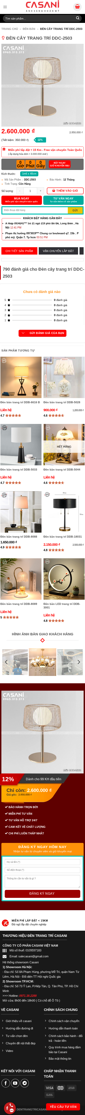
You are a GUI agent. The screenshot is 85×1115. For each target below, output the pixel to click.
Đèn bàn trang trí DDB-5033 (18, 469)
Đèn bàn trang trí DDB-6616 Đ (20, 402)
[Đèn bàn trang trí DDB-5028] (64, 377)
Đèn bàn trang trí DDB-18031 (62, 536)
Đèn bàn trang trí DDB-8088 (18, 536)
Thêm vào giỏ (67, 190)
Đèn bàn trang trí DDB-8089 (18, 603)
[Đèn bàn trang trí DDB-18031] (64, 512)
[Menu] (5, 7)
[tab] (19, 251)
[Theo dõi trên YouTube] (15, 1083)
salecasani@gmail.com (33, 956)
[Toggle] (23, 333)
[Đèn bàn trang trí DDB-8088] (21, 512)
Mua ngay (21, 200)
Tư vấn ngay (63, 200)
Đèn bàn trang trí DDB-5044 (61, 469)
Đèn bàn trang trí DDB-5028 (61, 402)
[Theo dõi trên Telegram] (24, 1083)
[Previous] (6, 662)
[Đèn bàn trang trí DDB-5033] (21, 444)
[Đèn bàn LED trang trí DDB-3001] (64, 579)
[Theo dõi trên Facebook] (5, 1083)
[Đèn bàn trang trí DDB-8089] (21, 579)
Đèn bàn (29, 28)
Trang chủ (9, 28)
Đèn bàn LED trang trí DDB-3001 (61, 605)
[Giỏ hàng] (77, 7)
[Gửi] (77, 18)
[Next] (78, 662)
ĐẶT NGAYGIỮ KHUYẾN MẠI (59, 164)
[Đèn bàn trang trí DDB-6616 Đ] (21, 377)
